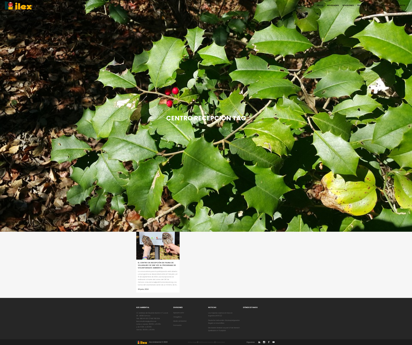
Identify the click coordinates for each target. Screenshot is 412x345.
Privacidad (220, 342)
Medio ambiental (179, 321)
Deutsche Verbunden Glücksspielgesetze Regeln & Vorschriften (224, 321)
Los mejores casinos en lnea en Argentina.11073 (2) (220, 314)
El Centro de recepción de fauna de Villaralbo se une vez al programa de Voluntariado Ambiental (157, 265)
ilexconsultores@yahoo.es (146, 321)
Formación (177, 325)
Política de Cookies (206, 342)
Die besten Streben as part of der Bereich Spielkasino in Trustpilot (224, 329)
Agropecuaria (178, 313)
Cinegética (177, 317)
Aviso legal (192, 342)
